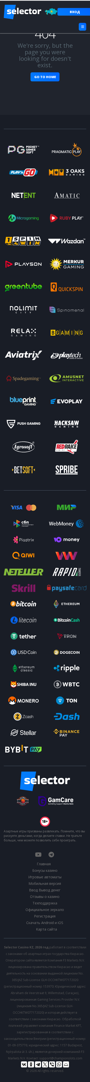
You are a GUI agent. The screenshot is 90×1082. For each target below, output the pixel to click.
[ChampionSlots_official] (51, 854)
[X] (45, 1064)
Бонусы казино (45, 870)
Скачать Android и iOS (44, 922)
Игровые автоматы (45, 877)
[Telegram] (38, 1064)
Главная (44, 863)
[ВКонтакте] (24, 1064)
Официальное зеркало (45, 909)
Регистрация (45, 916)
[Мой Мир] (66, 1064)
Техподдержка (44, 903)
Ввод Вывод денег (44, 890)
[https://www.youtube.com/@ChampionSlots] (38, 854)
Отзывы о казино (45, 896)
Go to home (45, 77)
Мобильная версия (44, 883)
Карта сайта (46, 929)
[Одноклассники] (31, 1064)
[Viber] (52, 1064)
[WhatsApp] (59, 1064)
